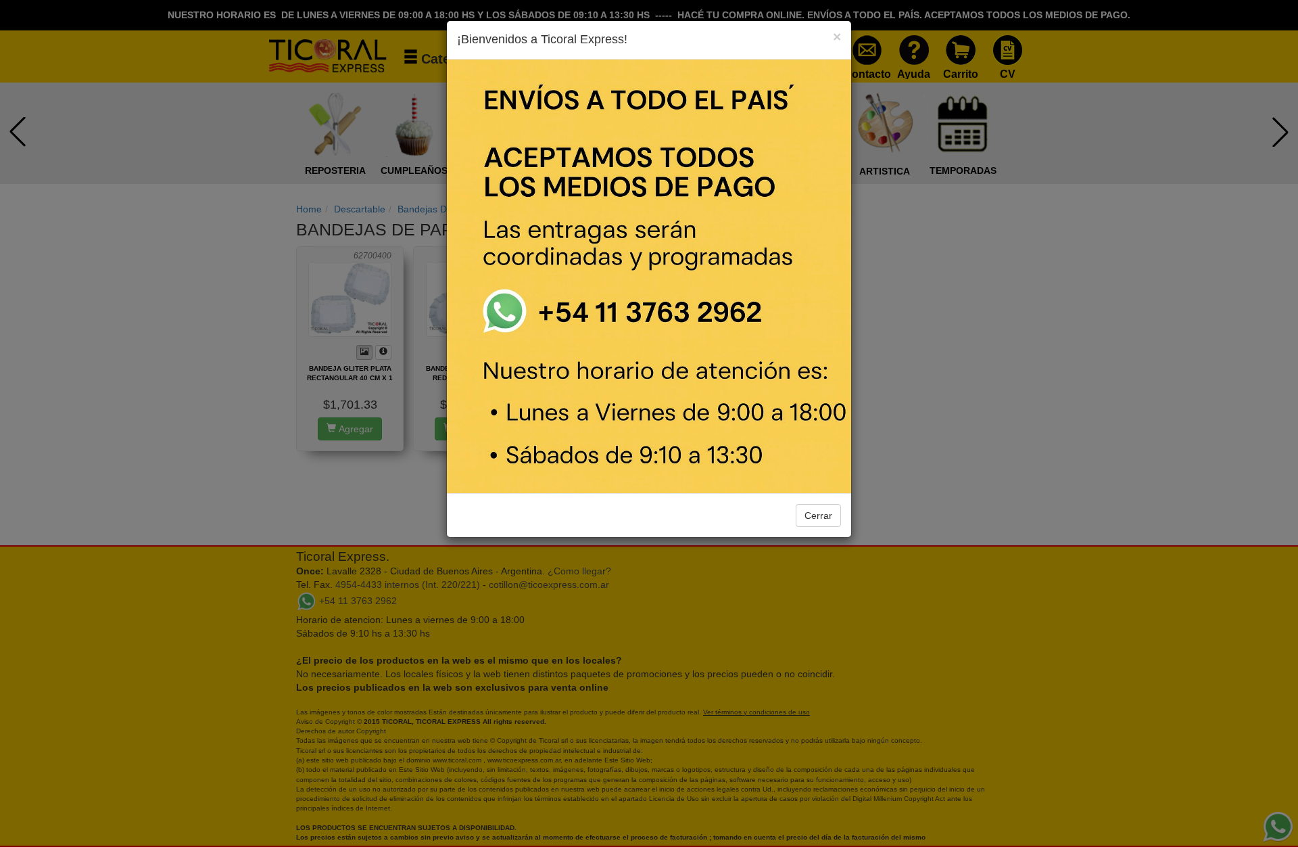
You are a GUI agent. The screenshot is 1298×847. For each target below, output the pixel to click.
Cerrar (818, 515)
